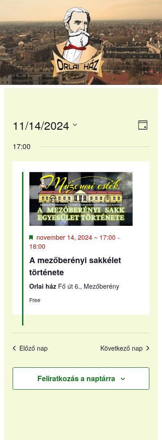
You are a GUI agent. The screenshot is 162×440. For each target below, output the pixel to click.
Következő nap (121, 348)
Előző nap (33, 348)
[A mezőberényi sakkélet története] (81, 199)
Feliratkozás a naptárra (76, 378)
